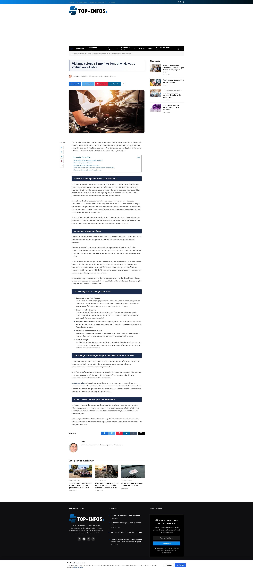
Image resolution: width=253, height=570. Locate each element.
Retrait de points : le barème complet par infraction (132, 484)
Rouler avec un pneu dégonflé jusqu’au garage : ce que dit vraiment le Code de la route (106, 485)
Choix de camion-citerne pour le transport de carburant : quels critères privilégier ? (80, 485)
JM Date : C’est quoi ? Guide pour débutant (126, 532)
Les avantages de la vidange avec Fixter (87, 165)
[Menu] (72, 49)
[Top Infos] (88, 10)
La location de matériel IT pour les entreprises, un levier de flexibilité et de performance (172, 94)
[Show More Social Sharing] (123, 84)
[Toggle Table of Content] (137, 157)
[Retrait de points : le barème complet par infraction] (133, 471)
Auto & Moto (83, 53)
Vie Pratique (110, 49)
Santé (150, 49)
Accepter (180, 565)
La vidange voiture (79, 383)
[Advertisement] (126, 31)
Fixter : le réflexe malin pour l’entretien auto (87, 170)
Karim (77, 76)
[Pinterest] (62, 161)
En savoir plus (78, 567)
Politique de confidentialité (97, 2)
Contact (71, 2)
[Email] (62, 166)
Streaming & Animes (92, 49)
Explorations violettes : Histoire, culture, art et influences (171, 107)
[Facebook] (62, 147)
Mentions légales (81, 2)
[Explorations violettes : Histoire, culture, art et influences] (155, 108)
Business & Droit (125, 49)
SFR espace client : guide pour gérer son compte (126, 524)
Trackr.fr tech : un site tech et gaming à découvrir (173, 81)
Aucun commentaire (97, 76)
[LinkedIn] (62, 156)
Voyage (142, 49)
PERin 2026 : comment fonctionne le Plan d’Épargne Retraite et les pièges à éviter (173, 69)
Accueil (75, 53)
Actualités (80, 49)
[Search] (181, 49)
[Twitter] (62, 152)
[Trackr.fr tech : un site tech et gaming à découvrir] (155, 82)
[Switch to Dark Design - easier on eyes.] (178, 49)
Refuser (169, 565)
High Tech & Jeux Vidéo (163, 49)
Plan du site (111, 2)
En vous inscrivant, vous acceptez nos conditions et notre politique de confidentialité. (167, 550)
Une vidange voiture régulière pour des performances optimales (94, 167)
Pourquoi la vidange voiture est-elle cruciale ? (88, 160)
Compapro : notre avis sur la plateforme (125, 515)
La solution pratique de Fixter (83, 163)
